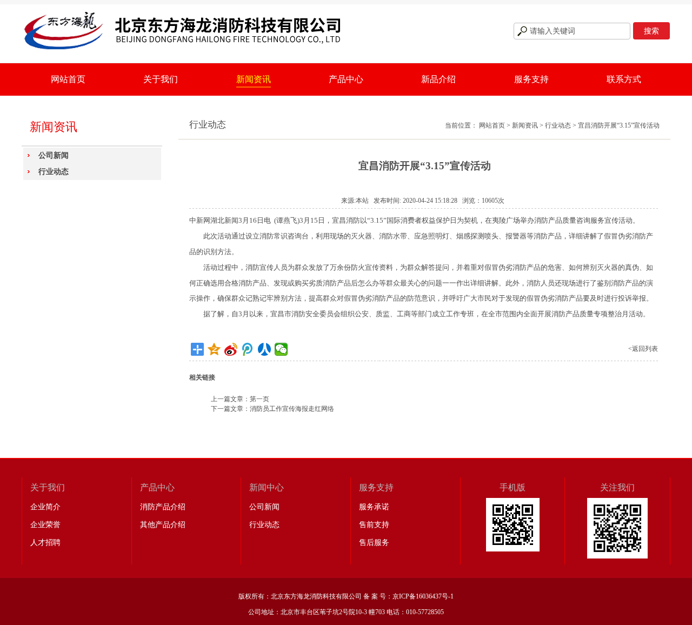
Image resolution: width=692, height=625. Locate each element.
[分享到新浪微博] (231, 349)
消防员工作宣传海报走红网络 (292, 409)
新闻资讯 (253, 79)
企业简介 (45, 507)
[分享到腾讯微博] (248, 349)
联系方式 (624, 79)
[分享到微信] (281, 349)
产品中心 (346, 79)
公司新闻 (53, 155)
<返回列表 (643, 349)
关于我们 (160, 79)
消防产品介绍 (162, 507)
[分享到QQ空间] (214, 349)
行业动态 (53, 172)
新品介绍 (438, 79)
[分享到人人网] (264, 349)
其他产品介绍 (162, 525)
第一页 (259, 399)
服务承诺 (374, 507)
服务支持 (531, 79)
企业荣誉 (45, 525)
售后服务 (374, 542)
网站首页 (68, 79)
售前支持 (374, 525)
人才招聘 (45, 542)
